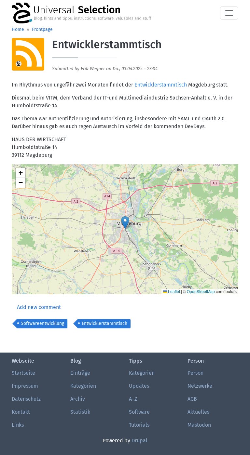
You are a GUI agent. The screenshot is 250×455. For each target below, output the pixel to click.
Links (18, 425)
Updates (139, 386)
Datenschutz (26, 399)
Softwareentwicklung (42, 323)
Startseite (23, 373)
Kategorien (83, 386)
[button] (28, 56)
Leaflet (173, 291)
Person (195, 373)
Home (18, 29)
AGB (192, 399)
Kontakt (21, 412)
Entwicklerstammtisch (160, 85)
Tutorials (139, 425)
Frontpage (42, 29)
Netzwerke (200, 386)
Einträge (80, 373)
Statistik (80, 412)
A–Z (133, 399)
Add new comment (39, 307)
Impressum (25, 386)
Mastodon (199, 425)
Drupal (139, 440)
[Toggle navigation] (229, 13)
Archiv (77, 399)
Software (139, 412)
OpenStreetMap (201, 291)
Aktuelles (198, 412)
